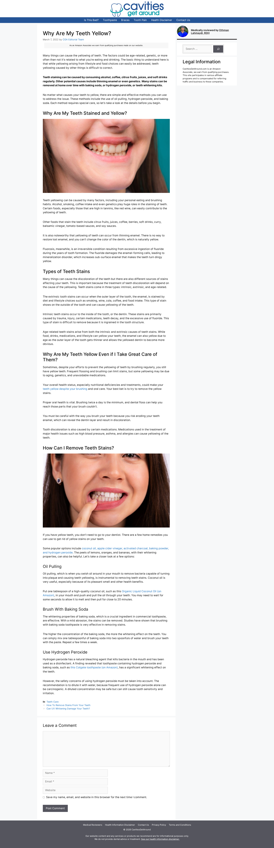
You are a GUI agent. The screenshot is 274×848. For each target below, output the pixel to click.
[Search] (218, 49)
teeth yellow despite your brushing (65, 388)
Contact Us (183, 20)
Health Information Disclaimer (120, 824)
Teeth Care (53, 701)
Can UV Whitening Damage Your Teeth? (68, 708)
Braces (125, 20)
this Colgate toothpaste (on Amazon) (94, 667)
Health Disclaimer (161, 20)
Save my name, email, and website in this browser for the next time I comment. (96, 797)
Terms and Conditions (180, 824)
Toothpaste (110, 20)
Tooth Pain (140, 20)
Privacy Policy (159, 824)
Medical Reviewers (92, 824)
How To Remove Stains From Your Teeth (68, 705)
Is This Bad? (91, 20)
